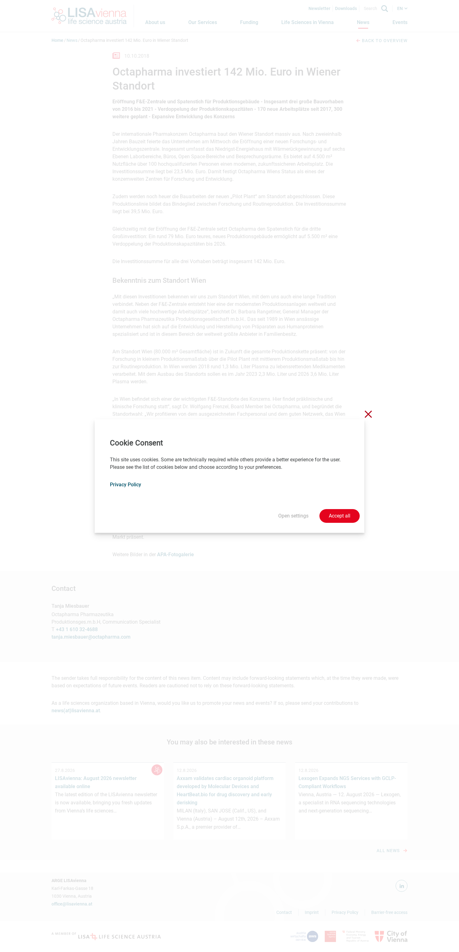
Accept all (339, 516)
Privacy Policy (125, 485)
